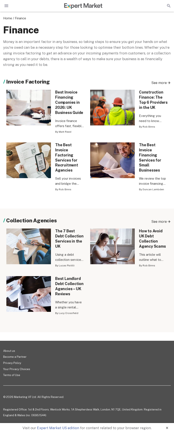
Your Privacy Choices (16, 369)
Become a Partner (15, 356)
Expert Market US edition (58, 428)
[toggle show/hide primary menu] (6, 5)
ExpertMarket (83, 6)
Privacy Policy (12, 363)
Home (7, 18)
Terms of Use (11, 375)
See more (159, 83)
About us (9, 350)
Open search (168, 5)
